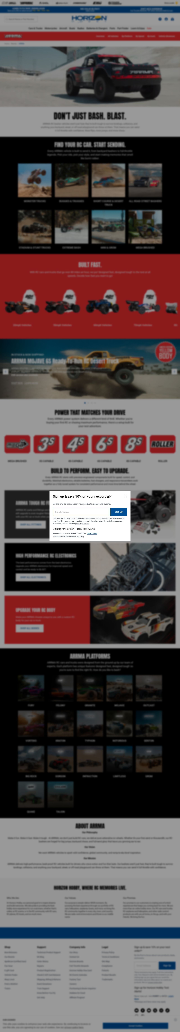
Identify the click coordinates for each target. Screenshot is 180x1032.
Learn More (92, 533)
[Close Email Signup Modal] (125, 496)
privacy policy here (82, 524)
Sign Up (119, 511)
